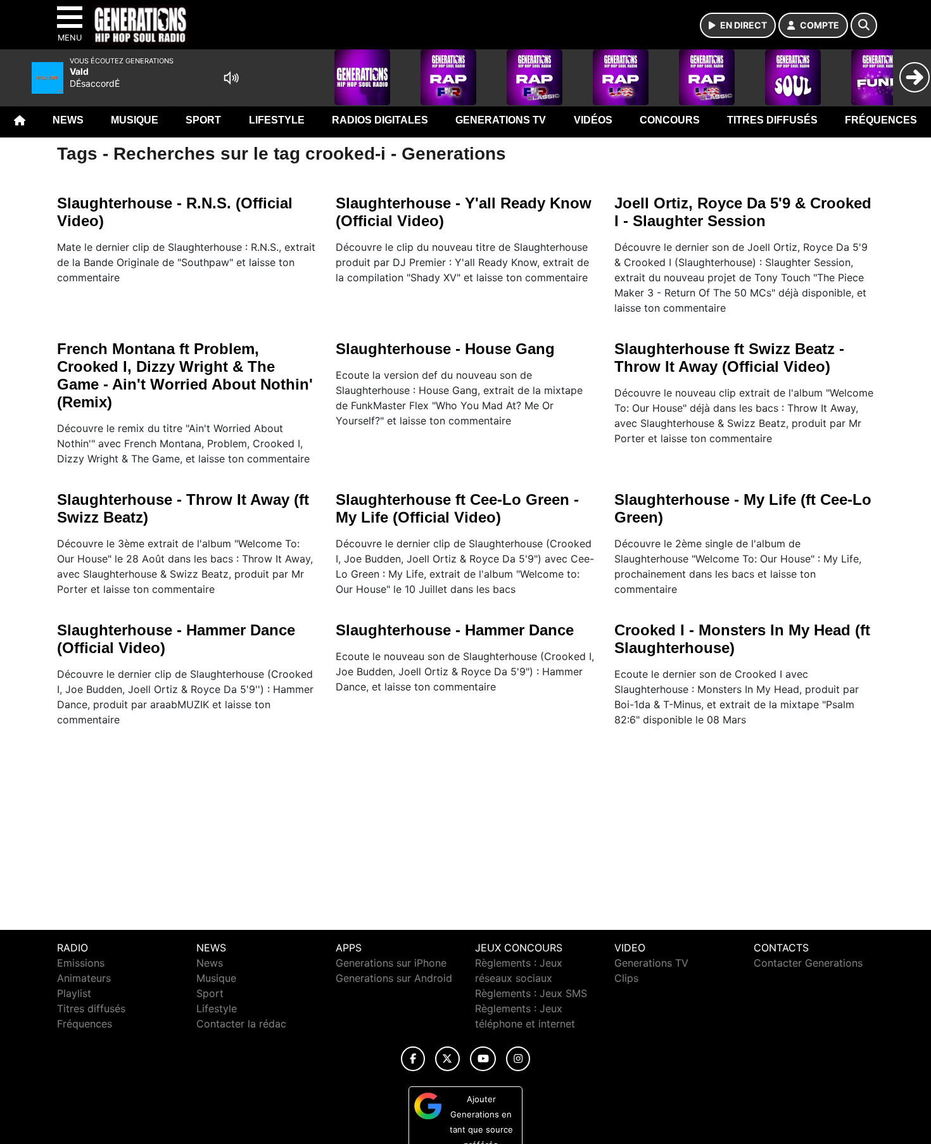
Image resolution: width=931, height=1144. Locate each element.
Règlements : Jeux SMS (531, 993)
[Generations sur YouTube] (483, 1058)
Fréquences (881, 120)
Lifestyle (277, 120)
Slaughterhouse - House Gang (445, 348)
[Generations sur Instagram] (518, 1058)
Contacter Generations (808, 963)
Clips (626, 978)
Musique (134, 120)
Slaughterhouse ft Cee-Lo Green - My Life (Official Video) (457, 508)
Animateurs (84, 978)
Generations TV (500, 120)
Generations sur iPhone (391, 963)
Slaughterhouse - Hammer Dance (455, 630)
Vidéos (593, 120)
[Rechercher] (864, 25)
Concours (670, 120)
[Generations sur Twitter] (447, 1058)
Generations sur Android (394, 978)
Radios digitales (380, 120)
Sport (203, 120)
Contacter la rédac (241, 1023)
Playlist (74, 993)
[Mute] (231, 77)
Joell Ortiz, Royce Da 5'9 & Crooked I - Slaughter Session (742, 211)
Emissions (80, 963)
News (68, 120)
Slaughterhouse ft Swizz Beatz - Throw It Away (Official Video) (729, 357)
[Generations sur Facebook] (413, 1058)
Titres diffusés (772, 120)
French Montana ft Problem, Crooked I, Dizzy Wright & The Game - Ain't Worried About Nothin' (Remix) (185, 375)
